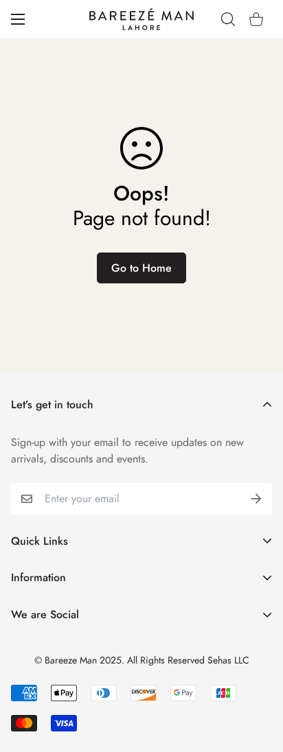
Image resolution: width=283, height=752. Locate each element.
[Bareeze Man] (141, 19)
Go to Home (141, 268)
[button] (256, 19)
